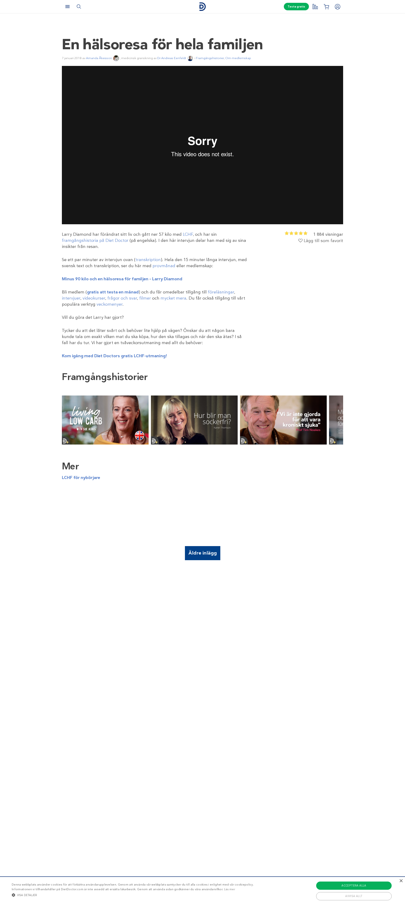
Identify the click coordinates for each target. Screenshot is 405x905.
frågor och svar (122, 298)
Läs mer (229, 889)
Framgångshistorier (210, 58)
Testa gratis (296, 6)
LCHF (188, 234)
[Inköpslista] (326, 6)
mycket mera (173, 298)
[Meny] (67, 6)
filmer (145, 298)
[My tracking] (315, 6)
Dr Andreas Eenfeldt (171, 58)
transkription (148, 259)
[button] (133, 895)
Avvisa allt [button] (353, 896)
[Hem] (202, 6)
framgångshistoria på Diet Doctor (95, 240)
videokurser (93, 298)
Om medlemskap (238, 58)
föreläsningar (221, 292)
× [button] (401, 881)
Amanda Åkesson (99, 58)
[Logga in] (337, 6)
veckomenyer (110, 304)
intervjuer (71, 298)
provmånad (164, 266)
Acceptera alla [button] (353, 885)
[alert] (202, 890)
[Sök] (78, 6)
